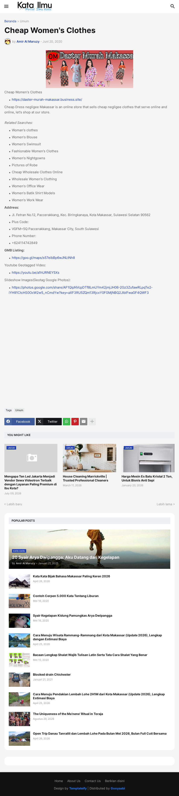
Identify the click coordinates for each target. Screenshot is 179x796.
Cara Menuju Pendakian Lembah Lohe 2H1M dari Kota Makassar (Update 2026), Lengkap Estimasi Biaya (99, 696)
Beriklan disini (114, 781)
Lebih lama (164, 504)
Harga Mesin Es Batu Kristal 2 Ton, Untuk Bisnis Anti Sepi (147, 478)
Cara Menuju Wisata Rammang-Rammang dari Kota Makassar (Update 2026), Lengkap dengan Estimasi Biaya (97, 637)
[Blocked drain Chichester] (19, 680)
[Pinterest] (75, 421)
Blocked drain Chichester (52, 674)
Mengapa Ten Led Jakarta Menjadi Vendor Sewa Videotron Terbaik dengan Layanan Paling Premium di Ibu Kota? (30, 482)
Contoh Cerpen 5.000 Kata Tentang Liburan (66, 596)
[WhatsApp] (66, 421)
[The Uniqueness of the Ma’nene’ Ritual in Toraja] (19, 719)
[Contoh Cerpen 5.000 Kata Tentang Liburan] (19, 601)
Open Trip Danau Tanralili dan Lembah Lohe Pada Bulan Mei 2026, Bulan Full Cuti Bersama (100, 733)
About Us (73, 781)
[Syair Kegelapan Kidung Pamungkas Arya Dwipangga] (19, 621)
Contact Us (93, 781)
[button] (6, 6)
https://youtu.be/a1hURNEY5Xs (35, 272)
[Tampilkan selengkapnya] (92, 421)
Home (59, 781)
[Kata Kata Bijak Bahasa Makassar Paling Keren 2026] (19, 581)
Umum (24, 21)
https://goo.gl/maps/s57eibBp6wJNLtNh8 (43, 258)
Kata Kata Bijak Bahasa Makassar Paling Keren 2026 (71, 576)
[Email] (83, 421)
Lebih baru (14, 504)
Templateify (78, 788)
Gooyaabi (118, 788)
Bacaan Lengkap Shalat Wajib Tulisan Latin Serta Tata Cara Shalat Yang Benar (90, 655)
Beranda (10, 21)
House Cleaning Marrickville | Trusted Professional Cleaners (85, 478)
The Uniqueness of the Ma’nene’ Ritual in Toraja (68, 714)
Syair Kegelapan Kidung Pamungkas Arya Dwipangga (72, 615)
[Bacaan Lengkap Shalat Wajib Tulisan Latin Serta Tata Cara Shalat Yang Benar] (19, 660)
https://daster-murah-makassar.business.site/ (47, 99)
